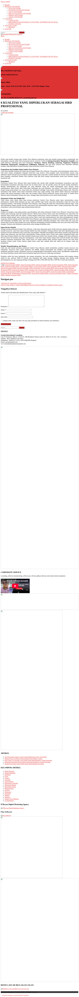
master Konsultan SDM (58, 272)
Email (3, 313)
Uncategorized (9, 800)
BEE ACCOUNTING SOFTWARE (19, 13)
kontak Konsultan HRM (45, 270)
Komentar (4, 306)
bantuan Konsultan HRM (43, 265)
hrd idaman (36, 268)
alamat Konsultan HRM (12, 265)
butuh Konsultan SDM (12, 266)
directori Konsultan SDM (25, 268)
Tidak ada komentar (7, 112)
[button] (15, 995)
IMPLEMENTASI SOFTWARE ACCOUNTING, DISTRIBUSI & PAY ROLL (33, 22)
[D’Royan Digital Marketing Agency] (12, 808)
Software (7, 797)
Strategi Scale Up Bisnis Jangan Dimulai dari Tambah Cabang (23, 759)
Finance (7, 778)
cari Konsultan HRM (26, 266)
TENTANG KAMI (11, 25)
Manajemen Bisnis (10, 785)
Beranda (7, 5)
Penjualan (8, 794)
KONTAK (8, 29)
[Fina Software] (6, 815)
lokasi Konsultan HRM (13, 272)
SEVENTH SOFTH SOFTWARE (19, 10)
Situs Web (4, 317)
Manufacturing (9, 788)
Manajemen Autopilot (11, 783)
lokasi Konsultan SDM (28, 272)
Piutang (7, 795)
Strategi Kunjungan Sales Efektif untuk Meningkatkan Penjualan (24, 764)
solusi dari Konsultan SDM (57, 273)
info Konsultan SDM (61, 268)
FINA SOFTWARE (14, 8)
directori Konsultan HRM (8, 268)
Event (6, 776)
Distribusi (8, 775)
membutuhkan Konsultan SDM (21, 273)
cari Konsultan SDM (39, 266)
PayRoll (7, 790)
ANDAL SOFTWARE (15, 17)
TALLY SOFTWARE (15, 12)
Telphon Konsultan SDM (13, 275)
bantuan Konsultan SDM (59, 265)
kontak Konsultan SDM (61, 270)
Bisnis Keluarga (9, 771)
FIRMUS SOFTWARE (15, 15)
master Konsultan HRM (42, 272)
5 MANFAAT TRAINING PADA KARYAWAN (16, 283)
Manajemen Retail (10, 787)
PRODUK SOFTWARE (12, 6)
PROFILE (11, 27)
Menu (2, 36)
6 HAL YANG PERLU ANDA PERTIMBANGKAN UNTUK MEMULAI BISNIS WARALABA (31, 285)
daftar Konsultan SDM (68, 266)
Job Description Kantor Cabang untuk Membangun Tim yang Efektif (26, 757)
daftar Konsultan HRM (54, 266)
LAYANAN (8, 18)
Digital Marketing (10, 773)
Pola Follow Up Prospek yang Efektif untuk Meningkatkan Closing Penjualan (28, 760)
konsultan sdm (33, 270)
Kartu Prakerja (9, 781)
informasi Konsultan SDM (20, 270)
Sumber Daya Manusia (8, 263)
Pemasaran (8, 792)
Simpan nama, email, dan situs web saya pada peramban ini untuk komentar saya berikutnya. (31, 320)
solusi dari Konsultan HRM (40, 273)
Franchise (8, 780)
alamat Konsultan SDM (27, 265)
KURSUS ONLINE (14, 24)
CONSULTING (13, 20)
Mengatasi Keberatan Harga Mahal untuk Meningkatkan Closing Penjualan (27, 762)
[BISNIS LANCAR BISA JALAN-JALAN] (15, 989)
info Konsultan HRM (47, 268)
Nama (3, 310)
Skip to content (5, 1)
